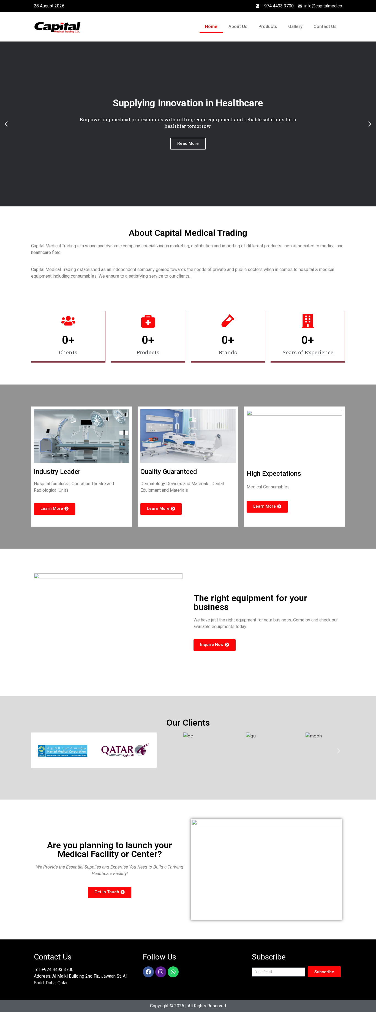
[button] (6, 123)
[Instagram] (160, 971)
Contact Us (325, 26)
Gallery (295, 26)
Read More (188, 143)
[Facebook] (148, 971)
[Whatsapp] (173, 971)
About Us (237, 26)
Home (211, 26)
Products (267, 26)
